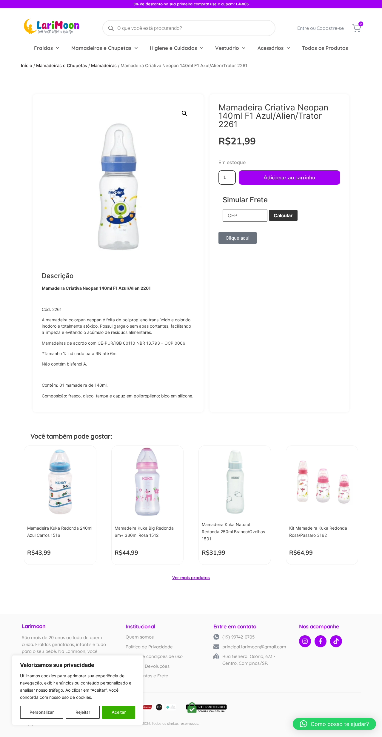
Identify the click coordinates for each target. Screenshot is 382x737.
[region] (77, 690)
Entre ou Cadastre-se (320, 28)
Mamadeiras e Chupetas (101, 48)
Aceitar (119, 712)
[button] (184, 113)
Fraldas (43, 48)
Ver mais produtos (191, 577)
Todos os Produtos (325, 48)
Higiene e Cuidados (173, 48)
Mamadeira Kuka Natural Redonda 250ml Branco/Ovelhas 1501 (233, 531)
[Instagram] (305, 641)
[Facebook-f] (320, 641)
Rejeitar (83, 712)
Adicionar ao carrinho (289, 177)
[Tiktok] (336, 641)
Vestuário (227, 48)
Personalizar (42, 712)
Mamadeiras (104, 65)
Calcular (283, 215)
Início (26, 65)
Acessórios (271, 48)
